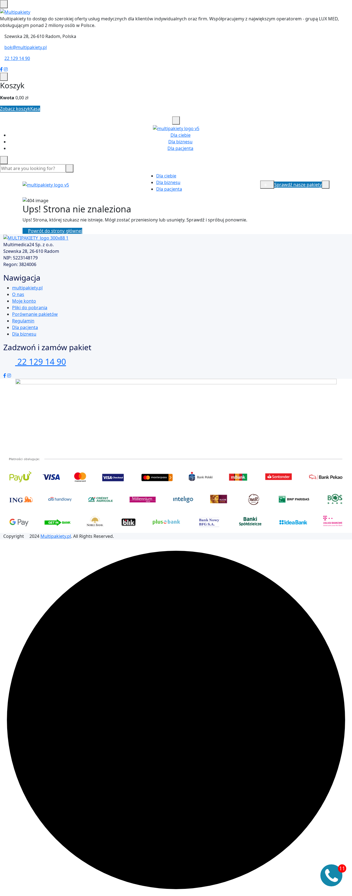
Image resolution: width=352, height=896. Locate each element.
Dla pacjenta (180, 148)
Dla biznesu (180, 142)
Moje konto (24, 301)
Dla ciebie (180, 135)
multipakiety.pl (27, 288)
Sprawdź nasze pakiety (298, 185)
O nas (18, 294)
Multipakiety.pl (55, 536)
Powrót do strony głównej (55, 231)
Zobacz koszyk (15, 109)
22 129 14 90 (17, 58)
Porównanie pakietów (35, 314)
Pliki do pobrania (29, 308)
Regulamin (23, 321)
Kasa (35, 109)
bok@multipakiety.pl (25, 47)
